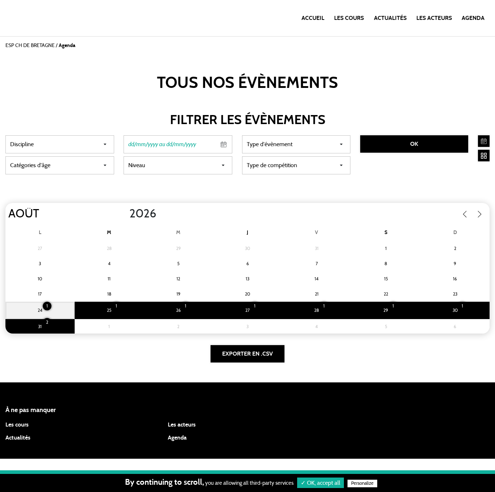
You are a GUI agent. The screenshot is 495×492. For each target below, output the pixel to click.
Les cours (349, 18)
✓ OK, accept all (320, 483)
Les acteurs (434, 18)
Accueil (312, 18)
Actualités (390, 18)
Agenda (473, 18)
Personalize (362, 483)
